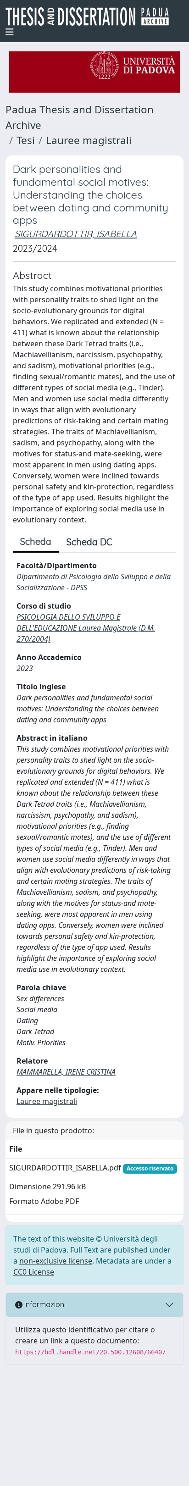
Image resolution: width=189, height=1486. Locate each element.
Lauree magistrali (89, 140)
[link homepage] (91, 17)
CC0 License (33, 1272)
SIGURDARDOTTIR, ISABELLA (76, 233)
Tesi (26, 140)
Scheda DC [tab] (89, 542)
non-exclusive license (55, 1261)
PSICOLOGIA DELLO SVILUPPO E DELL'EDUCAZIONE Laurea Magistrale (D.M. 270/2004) (86, 628)
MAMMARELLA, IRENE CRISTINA (66, 1072)
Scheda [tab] (35, 541)
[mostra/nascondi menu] (10, 32)
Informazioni (44, 1304)
